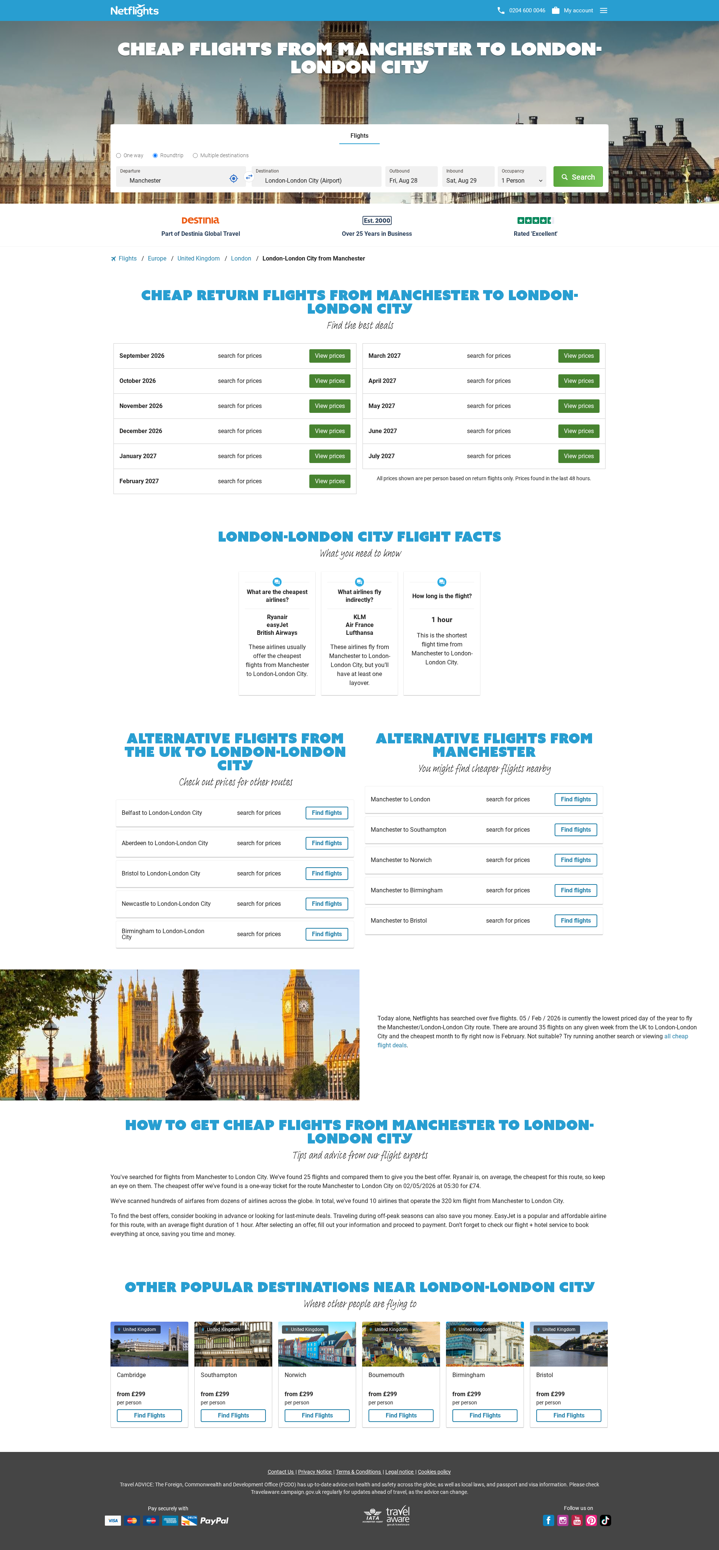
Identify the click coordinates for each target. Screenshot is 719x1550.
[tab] (359, 136)
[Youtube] (577, 1520)
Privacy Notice (315, 1472)
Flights (127, 258)
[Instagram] (562, 1520)
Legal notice (400, 1472)
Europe (158, 258)
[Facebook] (548, 1520)
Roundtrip (171, 155)
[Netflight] (135, 10)
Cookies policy (434, 1472)
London (242, 258)
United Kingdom (199, 258)
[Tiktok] (605, 1520)
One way (133, 155)
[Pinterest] (591, 1520)
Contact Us (281, 1472)
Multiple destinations (224, 155)
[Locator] (234, 178)
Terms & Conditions (359, 1472)
